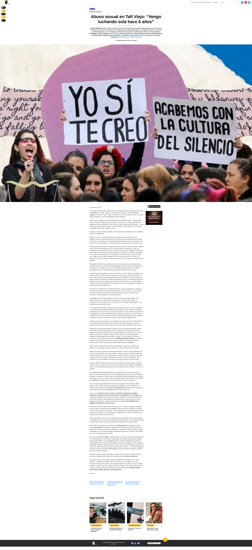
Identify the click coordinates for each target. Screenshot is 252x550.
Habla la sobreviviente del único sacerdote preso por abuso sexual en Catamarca (115, 483)
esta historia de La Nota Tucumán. (130, 37)
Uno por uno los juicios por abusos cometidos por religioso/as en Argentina (133, 483)
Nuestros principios (200, 2)
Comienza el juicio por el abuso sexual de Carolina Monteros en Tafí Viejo (97, 483)
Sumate (209, 2)
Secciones (214, 2)
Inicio (192, 2)
